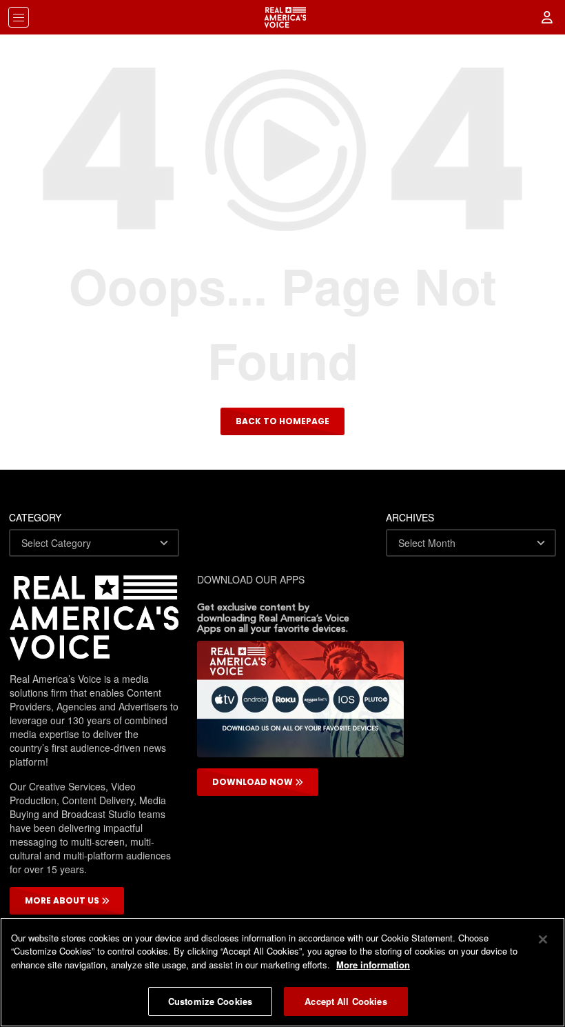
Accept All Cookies (346, 1001)
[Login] (548, 17)
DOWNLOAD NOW (253, 782)
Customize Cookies (210, 1001)
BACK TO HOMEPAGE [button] (282, 421)
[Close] (543, 939)
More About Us (63, 900)
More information (373, 964)
